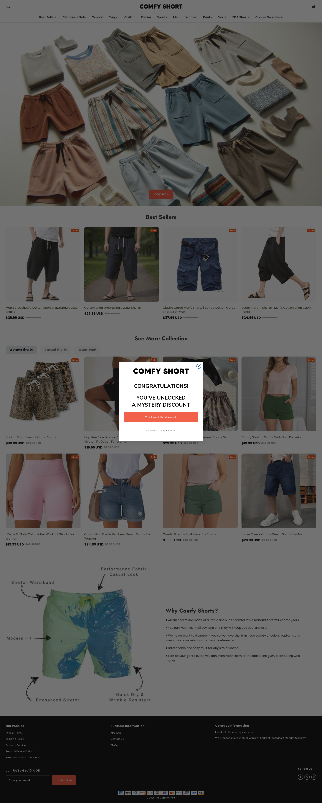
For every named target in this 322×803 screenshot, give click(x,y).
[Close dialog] (199, 366)
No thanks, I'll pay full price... (161, 430)
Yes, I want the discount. (161, 417)
